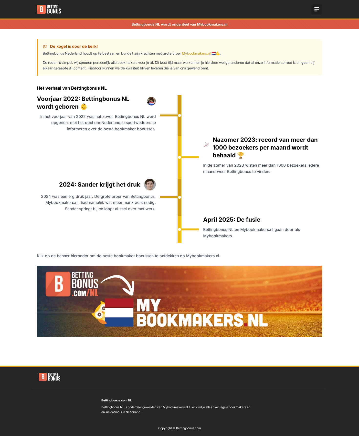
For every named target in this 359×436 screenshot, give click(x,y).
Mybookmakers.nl (196, 53)
